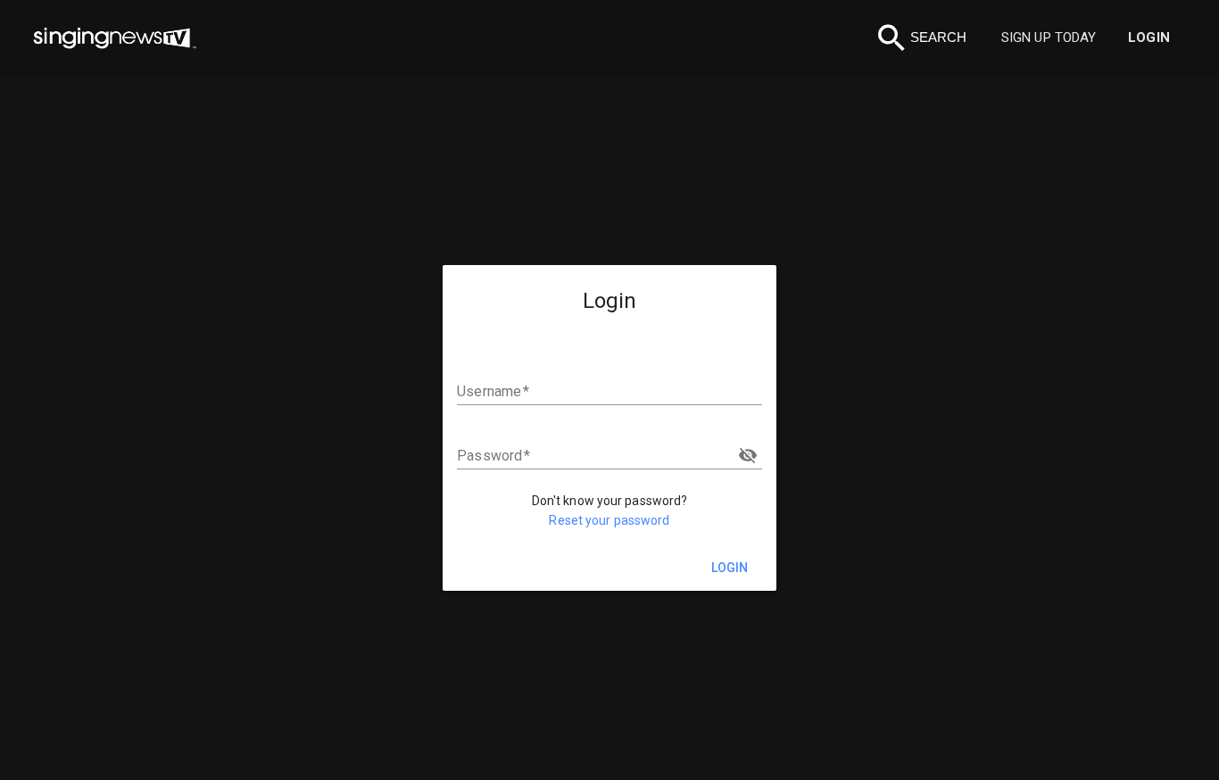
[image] (114, 38)
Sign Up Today (1048, 37)
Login (1149, 37)
